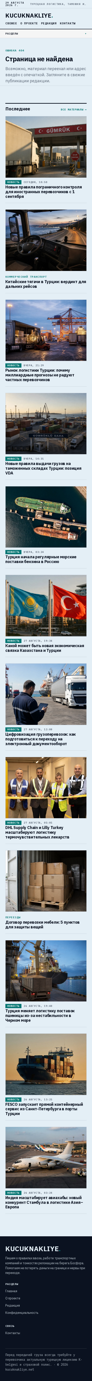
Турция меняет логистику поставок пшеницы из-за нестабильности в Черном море (40, 1015)
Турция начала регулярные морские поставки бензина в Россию (40, 559)
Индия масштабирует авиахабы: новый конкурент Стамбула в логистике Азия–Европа (44, 1202)
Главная (11, 1291)
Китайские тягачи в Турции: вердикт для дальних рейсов (45, 284)
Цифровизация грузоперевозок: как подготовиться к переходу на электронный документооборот (40, 739)
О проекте (29, 23)
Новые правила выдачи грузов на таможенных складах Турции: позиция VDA (43, 468)
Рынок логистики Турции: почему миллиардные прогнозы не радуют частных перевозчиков (39, 375)
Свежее (11, 23)
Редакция (49, 23)
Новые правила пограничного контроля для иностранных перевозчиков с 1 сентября (43, 191)
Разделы (11, 33)
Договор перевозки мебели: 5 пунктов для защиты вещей (42, 925)
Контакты (67, 23)
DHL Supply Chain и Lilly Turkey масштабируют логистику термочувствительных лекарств (37, 832)
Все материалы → (74, 109)
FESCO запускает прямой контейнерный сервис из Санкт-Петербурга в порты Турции (44, 1109)
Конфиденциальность (21, 1313)
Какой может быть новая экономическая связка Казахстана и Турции (44, 648)
